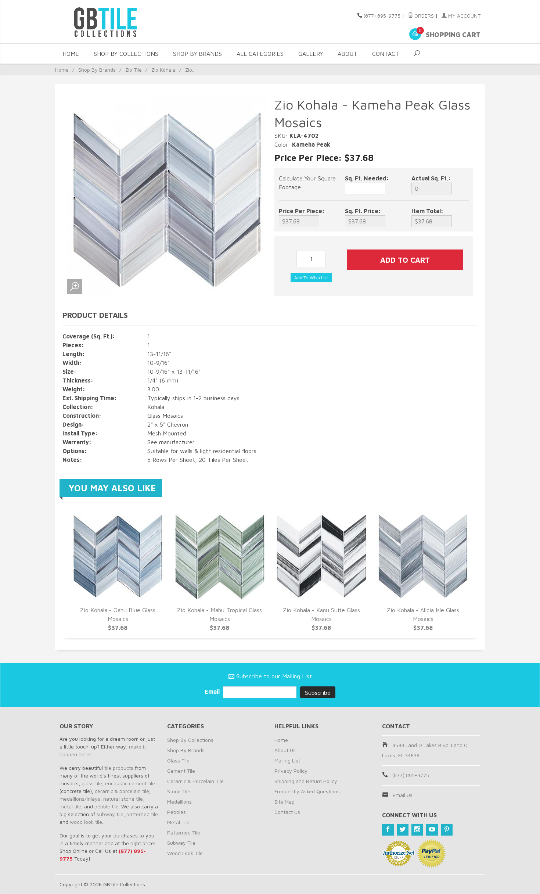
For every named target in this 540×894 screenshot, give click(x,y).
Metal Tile (178, 822)
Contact (385, 53)
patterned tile (142, 814)
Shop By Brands (197, 53)
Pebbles (176, 812)
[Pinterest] (447, 830)
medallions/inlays (80, 799)
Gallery (310, 53)
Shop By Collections (126, 53)
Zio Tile (133, 70)
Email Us (403, 795)
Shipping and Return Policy (305, 781)
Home (70, 53)
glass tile (92, 783)
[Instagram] (417, 830)
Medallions (179, 801)
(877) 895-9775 (382, 15)
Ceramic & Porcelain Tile (195, 781)
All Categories (260, 53)
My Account (463, 15)
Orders (423, 15)
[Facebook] (388, 830)
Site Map (284, 801)
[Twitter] (402, 830)
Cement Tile (181, 771)
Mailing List (287, 760)
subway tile (110, 814)
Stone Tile (178, 791)
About (347, 53)
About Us (285, 750)
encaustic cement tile (130, 783)
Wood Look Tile (185, 853)
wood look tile (86, 822)
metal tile (70, 806)
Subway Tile (181, 843)
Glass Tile (178, 760)
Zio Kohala (163, 70)
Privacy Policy (290, 771)
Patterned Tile (183, 832)
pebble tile (106, 806)
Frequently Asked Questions (307, 791)
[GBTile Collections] (126, 21)
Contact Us (287, 812)
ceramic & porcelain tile (122, 791)
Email (213, 691)
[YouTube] (432, 830)
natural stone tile (123, 799)
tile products (118, 768)
